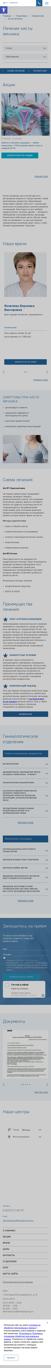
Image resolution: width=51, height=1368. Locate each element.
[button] (3, 10)
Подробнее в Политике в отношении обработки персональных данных (23, 1336)
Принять (11, 1358)
